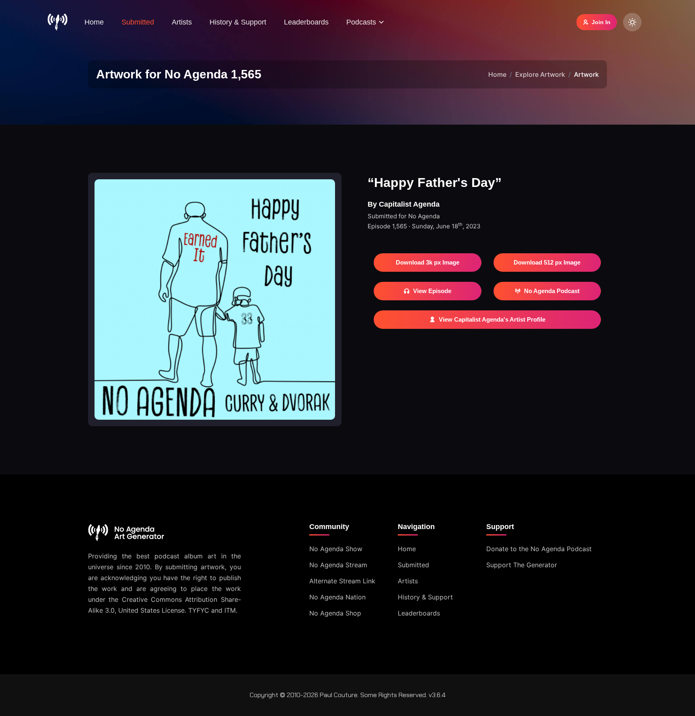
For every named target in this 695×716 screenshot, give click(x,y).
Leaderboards (306, 22)
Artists (182, 22)
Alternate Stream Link (342, 581)
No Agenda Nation (337, 597)
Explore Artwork (540, 74)
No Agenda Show (335, 549)
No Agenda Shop (335, 613)
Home (94, 22)
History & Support (238, 22)
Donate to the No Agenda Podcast (539, 549)
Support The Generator (521, 565)
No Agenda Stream (338, 565)
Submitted (137, 22)
